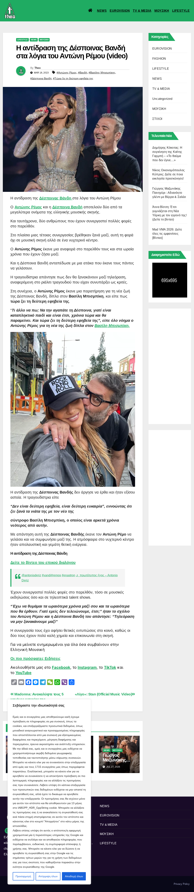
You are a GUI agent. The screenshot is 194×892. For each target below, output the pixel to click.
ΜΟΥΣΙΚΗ (161, 10)
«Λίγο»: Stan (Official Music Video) (103, 694)
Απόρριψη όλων (48, 876)
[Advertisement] (169, 365)
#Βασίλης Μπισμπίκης (102, 72)
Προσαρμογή (23, 876)
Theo (37, 67)
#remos (56, 575)
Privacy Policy (182, 884)
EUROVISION (120, 10)
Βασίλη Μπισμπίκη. (112, 325)
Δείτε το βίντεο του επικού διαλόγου (43, 562)
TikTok (110, 667)
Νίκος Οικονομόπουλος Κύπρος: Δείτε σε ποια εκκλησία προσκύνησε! (168, 174)
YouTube (23, 672)
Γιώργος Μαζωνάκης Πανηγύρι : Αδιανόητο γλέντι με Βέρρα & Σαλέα (169, 192)
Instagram (87, 667)
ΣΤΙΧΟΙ (157, 118)
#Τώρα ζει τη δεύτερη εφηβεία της (73, 78)
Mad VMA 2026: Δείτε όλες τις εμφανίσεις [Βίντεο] (167, 233)
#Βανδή (82, 72)
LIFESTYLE (181, 10)
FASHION (159, 58)
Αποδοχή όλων (74, 876)
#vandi (46, 575)
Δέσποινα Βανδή (67, 207)
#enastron (68, 575)
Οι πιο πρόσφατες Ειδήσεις (35, 658)
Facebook (61, 667)
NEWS (102, 10)
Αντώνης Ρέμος (28, 207)
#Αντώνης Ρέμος (67, 72)
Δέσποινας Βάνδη (55, 198)
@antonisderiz (31, 575)
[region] (49, 791)
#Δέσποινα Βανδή (41, 78)
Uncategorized (162, 98)
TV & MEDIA (142, 10)
